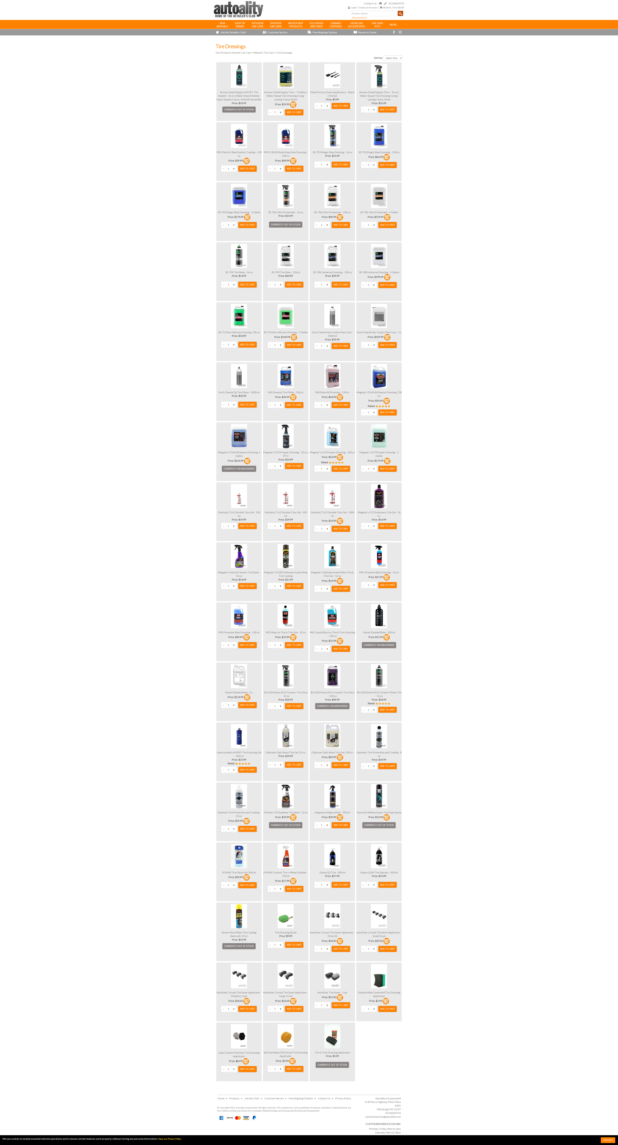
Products (234, 1098)
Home (221, 1098)
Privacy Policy (343, 1098)
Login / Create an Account (364, 7)
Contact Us (324, 1098)
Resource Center (367, 32)
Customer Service (277, 32)
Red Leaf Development (308, 1110)
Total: (393, 7)
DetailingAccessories (356, 25)
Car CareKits (377, 25)
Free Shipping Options (324, 32)
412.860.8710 (396, 3)
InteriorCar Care (276, 25)
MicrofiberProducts (295, 25)
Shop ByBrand (240, 25)
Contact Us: (370, 3)
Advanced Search (359, 17)
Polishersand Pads (316, 25)
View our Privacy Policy (169, 1138)
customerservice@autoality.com (383, 1116)
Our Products (223, 52)
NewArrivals (222, 25)
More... (394, 24)
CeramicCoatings (336, 25)
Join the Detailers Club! (233, 32)
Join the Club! (251, 1098)
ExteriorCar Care (257, 25)
